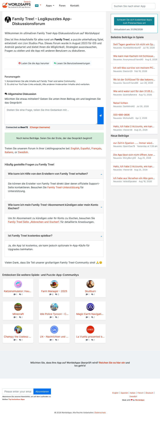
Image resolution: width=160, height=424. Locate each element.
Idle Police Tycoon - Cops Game (54, 313)
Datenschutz (100, 412)
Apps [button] (49, 5)
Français (96, 148)
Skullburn (90, 291)
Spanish (124, 393)
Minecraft (18, 313)
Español (85, 148)
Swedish (23, 152)
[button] (38, 5)
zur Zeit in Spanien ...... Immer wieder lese (136, 142)
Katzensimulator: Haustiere (18, 291)
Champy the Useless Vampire (18, 336)
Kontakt (74, 5)
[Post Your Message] (100, 115)
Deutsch (149, 393)
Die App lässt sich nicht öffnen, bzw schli (135, 154)
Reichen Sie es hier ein (112, 362)
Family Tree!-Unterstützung (63, 187)
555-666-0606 (121, 114)
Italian (132, 393)
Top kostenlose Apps (16, 399)
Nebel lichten (120, 102)
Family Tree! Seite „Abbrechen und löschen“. (34, 221)
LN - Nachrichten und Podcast (54, 336)
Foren (62, 5)
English (75, 148)
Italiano (9, 152)
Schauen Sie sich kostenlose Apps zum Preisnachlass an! (134, 21)
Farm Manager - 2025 (54, 291)
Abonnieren (42, 391)
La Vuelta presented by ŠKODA (90, 336)
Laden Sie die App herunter (34, 63)
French (141, 393)
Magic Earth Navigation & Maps (90, 313)
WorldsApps (139, 400)
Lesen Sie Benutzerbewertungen (73, 63)
